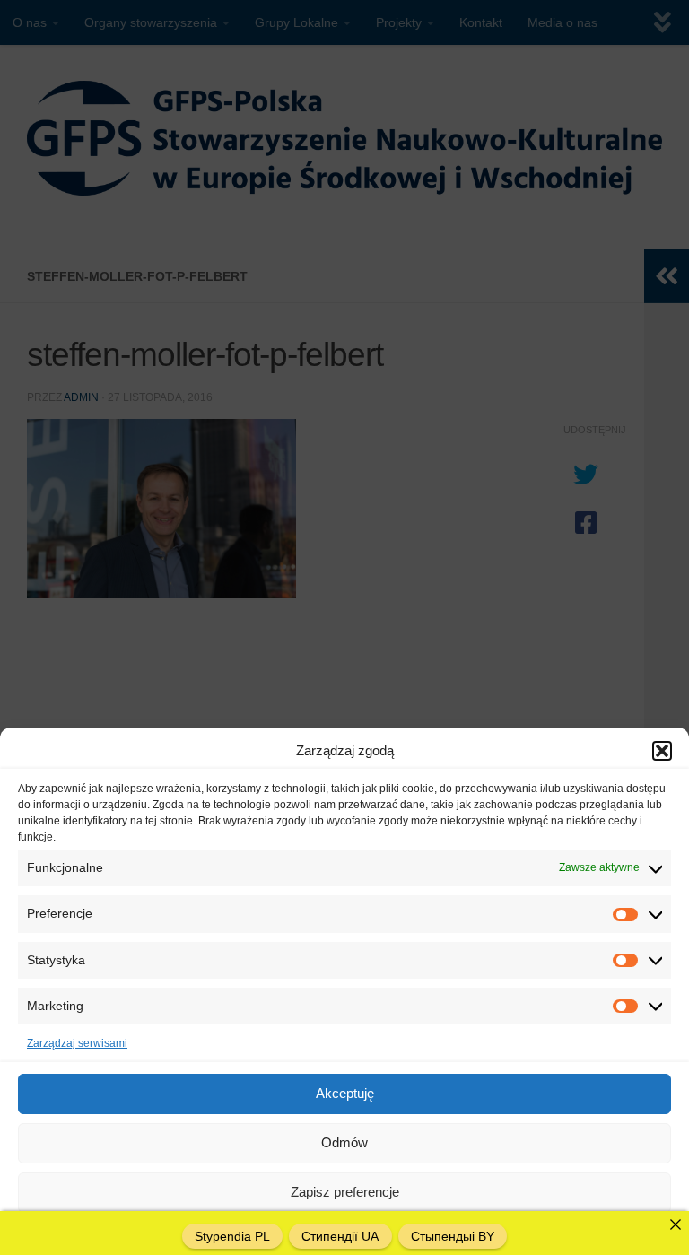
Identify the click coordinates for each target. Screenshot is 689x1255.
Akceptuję (345, 1093)
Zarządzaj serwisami (77, 1043)
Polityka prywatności (401, 1231)
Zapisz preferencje (345, 1191)
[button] (662, 751)
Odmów (344, 1142)
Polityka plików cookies (286, 1231)
